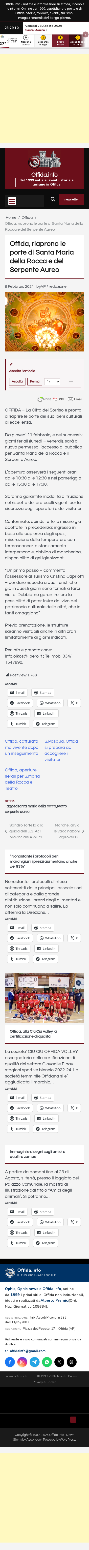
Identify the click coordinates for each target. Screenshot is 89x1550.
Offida (10, 801)
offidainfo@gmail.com (27, 1351)
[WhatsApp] (47, 1362)
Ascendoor (34, 1439)
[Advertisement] (44, 98)
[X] (59, 1362)
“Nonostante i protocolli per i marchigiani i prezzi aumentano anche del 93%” (43, 861)
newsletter (72, 199)
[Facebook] (10, 1362)
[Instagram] (22, 1362)
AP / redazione (54, 286)
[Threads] (72, 1362)
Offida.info (44, 175)
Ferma (35, 381)
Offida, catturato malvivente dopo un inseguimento (22, 747)
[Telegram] (35, 1362)
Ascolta (17, 381)
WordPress (67, 1439)
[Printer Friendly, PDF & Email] (60, 399)
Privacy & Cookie (44, 1382)
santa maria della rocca (37, 806)
